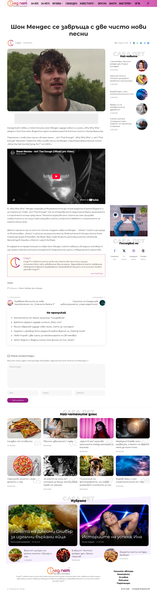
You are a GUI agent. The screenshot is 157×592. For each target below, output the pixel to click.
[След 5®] (17, 3)
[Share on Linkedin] (141, 43)
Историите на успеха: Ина (112, 536)
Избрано (78, 500)
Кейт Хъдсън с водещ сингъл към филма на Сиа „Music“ (44, 340)
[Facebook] (114, 254)
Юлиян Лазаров (88, 542)
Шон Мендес (37, 288)
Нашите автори (123, 571)
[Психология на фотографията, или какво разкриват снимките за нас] (97, 466)
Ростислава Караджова (20, 542)
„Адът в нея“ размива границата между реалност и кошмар (97, 444)
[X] (124, 254)
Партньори (123, 583)
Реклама (123, 580)
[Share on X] (134, 43)
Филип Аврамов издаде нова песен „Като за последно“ (44, 326)
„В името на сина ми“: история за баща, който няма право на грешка (60, 482)
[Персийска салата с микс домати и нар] (24, 466)
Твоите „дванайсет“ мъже (58, 441)
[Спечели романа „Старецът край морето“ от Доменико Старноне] (142, 124)
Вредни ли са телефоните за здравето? (117, 107)
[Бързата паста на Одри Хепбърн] (111, 555)
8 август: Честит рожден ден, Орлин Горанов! (82, 553)
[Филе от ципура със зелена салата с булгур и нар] (15, 555)
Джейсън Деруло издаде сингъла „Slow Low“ (38, 322)
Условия (123, 577)
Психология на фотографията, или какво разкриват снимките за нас (95, 482)
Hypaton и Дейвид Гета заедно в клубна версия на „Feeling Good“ (49, 331)
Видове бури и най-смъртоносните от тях (122, 92)
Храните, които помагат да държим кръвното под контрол (121, 78)
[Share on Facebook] (130, 43)
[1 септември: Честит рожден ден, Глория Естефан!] (142, 65)
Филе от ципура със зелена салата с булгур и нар (38, 553)
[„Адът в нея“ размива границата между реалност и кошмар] (97, 428)
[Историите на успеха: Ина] (114, 525)
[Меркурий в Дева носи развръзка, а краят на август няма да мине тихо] (133, 428)
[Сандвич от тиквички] (24, 428)
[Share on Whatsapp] (137, 43)
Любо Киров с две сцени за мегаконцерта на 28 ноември (45, 335)
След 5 (18, 43)
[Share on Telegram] (144, 43)
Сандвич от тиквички (19, 441)
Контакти (123, 574)
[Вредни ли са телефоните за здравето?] (142, 109)
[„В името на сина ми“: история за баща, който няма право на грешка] (60, 466)
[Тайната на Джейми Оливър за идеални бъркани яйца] (42, 525)
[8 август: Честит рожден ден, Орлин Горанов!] (63, 555)
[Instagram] (133, 254)
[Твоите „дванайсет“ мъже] (60, 428)
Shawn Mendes (25, 288)
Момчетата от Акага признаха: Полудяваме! (39, 318)
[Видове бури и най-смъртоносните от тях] (142, 94)
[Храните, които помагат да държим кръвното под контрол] (142, 80)
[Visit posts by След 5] (10, 43)
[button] (148, 3)
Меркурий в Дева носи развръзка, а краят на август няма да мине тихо (132, 444)
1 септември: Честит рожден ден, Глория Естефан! (120, 64)
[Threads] (143, 254)
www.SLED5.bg (97, 273)
